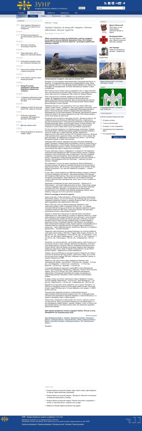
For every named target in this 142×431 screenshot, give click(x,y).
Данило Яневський (116, 25)
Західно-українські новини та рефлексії (51, 9)
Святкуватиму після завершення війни (113, 130)
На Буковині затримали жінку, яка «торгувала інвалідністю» (31, 62)
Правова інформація (44, 424)
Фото (103, 61)
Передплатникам (78, 424)
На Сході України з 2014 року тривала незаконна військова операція (117, 40)
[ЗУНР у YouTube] (118, 3)
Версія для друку (91, 315)
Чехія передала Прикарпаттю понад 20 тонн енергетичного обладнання (30, 26)
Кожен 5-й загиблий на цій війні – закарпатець (117, 50)
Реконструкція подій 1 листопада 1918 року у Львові (111, 82)
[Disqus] (71, 354)
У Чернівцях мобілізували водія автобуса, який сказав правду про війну (31, 99)
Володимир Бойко (116, 36)
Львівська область (57, 319)
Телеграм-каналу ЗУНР (66, 312)
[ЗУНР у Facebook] (109, 3)
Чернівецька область (73, 321)
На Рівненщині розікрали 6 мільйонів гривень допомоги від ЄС (31, 36)
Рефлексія (48, 23)
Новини (21, 21)
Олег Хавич (49, 33)
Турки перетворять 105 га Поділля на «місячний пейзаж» (31, 54)
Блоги (103, 22)
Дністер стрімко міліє (28, 125)
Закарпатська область (78, 318)
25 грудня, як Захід (109, 120)
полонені (67, 318)
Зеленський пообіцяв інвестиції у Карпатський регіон (31, 70)
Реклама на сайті (58, 424)
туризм (79, 319)
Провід (55, 23)
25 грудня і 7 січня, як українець (113, 126)
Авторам (68, 424)
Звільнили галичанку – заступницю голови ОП (28, 45)
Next (123, 98)
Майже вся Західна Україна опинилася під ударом (63, 406)
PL (80, 8)
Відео (103, 87)
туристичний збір (70, 319)
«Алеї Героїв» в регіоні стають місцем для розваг (31, 78)
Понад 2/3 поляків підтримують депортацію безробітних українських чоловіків (30, 88)
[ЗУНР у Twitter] (113, 3)
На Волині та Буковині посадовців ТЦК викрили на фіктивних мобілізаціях (30, 117)
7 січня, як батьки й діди (110, 123)
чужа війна (53, 321)
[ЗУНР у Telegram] (124, 3)
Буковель (61, 321)
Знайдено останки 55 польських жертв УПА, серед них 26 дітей (31, 108)
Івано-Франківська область (54, 318)
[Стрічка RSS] (105, 3)
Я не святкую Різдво (109, 134)
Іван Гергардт (114, 47)
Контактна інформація (29, 424)
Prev (102, 98)
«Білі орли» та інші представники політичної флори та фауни (116, 29)
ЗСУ (82, 321)
